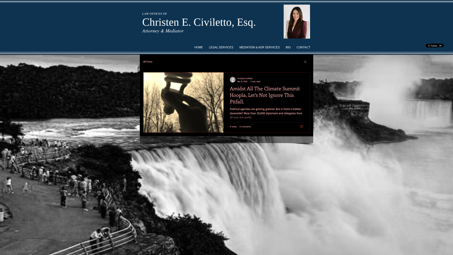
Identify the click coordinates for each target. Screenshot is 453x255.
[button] (305, 62)
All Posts (147, 61)
